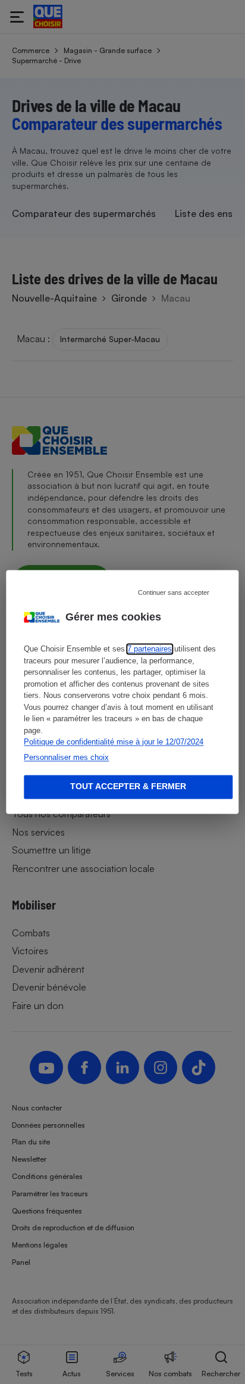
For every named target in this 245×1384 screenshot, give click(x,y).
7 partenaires (149, 649)
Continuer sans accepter (173, 592)
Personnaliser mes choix (66, 757)
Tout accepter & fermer (128, 787)
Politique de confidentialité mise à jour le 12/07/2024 (113, 742)
